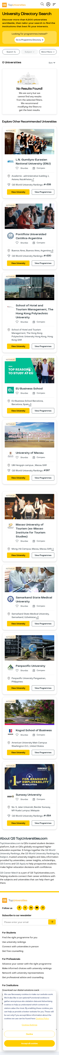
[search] (42, 4)
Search (10, 52)
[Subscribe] (52, 921)
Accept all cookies (29, 1043)
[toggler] (54, 4)
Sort (51, 62)
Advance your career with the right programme (26, 963)
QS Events (5, 863)
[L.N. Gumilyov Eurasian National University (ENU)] (10, 161)
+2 (37, 617)
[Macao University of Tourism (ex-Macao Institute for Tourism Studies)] (10, 526)
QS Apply (21, 863)
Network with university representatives (23, 972)
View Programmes (43, 192)
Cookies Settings (29, 1025)
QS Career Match (9, 872)
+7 (33, 179)
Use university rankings (14, 942)
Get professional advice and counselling (23, 977)
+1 (52, 549)
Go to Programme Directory (28, 40)
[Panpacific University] (10, 667)
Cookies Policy (42, 1018)
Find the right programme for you (19, 937)
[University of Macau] (10, 454)
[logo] (14, 4)
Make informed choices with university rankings (27, 968)
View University (18, 192)
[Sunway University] (10, 796)
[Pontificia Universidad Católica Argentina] (10, 235)
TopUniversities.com (10, 843)
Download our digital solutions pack (20, 990)
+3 (52, 250)
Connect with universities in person (20, 946)
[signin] (48, 4)
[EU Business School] (10, 389)
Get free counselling (12, 951)
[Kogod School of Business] (10, 731)
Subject (28, 52)
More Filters (47, 52)
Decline (29, 1034)
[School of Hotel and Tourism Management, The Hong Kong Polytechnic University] (10, 306)
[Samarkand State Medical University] (10, 599)
